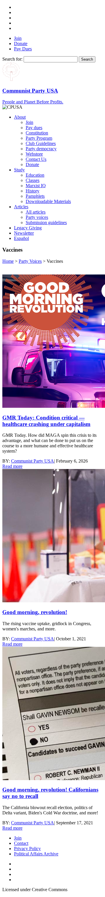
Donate (20, 43)
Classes (32, 180)
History (32, 190)
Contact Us (36, 159)
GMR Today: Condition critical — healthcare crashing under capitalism (46, 421)
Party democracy (41, 148)
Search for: (12, 59)
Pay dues (34, 127)
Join (18, 38)
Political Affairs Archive (36, 853)
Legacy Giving (28, 227)
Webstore (34, 153)
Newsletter (24, 233)
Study (19, 169)
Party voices (37, 217)
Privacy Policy (27, 848)
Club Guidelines (41, 143)
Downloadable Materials (48, 201)
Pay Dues (23, 48)
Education (35, 175)
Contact (21, 843)
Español (21, 238)
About (20, 117)
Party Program (39, 138)
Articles (21, 206)
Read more (12, 466)
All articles (36, 211)
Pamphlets (35, 196)
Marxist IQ (36, 185)
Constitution (37, 132)
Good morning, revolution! (34, 612)
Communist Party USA (32, 460)
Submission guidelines (46, 222)
